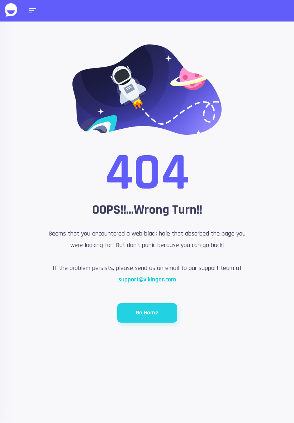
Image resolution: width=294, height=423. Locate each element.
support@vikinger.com (147, 279)
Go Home (147, 313)
